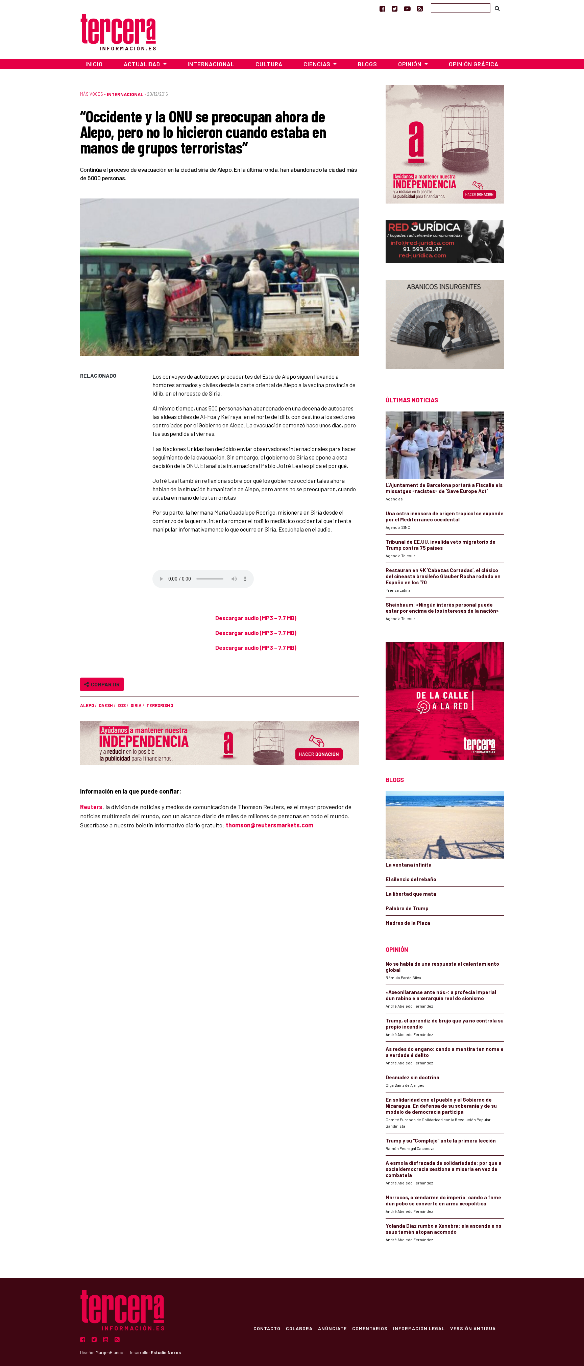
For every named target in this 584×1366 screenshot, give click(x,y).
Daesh (106, 705)
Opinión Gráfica (473, 64)
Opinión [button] (410, 64)
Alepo (87, 705)
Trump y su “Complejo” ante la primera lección (441, 1140)
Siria (136, 705)
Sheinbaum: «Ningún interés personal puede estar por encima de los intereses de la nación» (442, 608)
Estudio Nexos (166, 1352)
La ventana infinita (409, 865)
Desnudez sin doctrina (412, 1077)
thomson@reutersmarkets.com (269, 825)
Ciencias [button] (317, 64)
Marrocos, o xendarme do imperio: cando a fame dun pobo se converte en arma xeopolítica (443, 1200)
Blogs (367, 64)
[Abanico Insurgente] (445, 326)
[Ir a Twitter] (394, 8)
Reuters (91, 806)
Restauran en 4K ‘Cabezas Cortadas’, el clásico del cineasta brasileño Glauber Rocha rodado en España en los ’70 (443, 576)
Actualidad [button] (143, 64)
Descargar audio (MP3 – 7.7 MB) (255, 617)
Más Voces (91, 94)
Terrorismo (159, 705)
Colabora (299, 1328)
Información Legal (419, 1328)
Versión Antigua (473, 1328)
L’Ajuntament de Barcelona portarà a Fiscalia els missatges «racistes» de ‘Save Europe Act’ (444, 488)
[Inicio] (118, 31)
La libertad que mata (411, 894)
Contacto (267, 1328)
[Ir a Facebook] (382, 8)
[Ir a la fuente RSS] (420, 8)
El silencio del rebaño (411, 879)
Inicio (94, 64)
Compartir (104, 684)
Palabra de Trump (407, 908)
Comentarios (370, 1328)
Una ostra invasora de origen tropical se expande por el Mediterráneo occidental (445, 516)
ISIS (122, 705)
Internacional (211, 64)
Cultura (269, 64)
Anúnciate (332, 1328)
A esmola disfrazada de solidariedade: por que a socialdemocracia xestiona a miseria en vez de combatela (444, 1169)
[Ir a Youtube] (407, 8)
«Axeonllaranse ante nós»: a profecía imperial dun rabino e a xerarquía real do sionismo (441, 995)
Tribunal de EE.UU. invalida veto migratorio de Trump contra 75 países (440, 545)
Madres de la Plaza (408, 923)
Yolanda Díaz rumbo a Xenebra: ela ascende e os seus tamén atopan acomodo (443, 1229)
